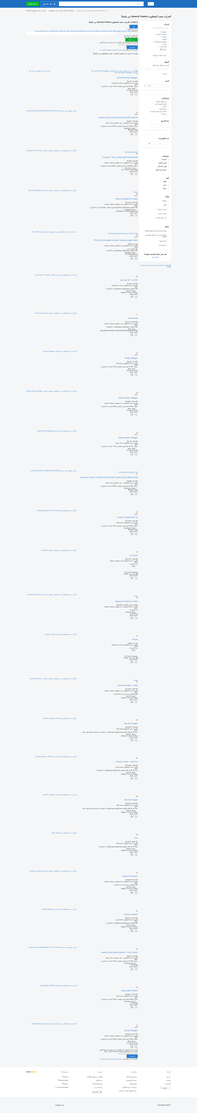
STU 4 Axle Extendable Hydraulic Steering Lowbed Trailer (116, 240)
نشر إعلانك (131, 40)
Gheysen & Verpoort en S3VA (126, 601)
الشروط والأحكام (131, 1077)
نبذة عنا (169, 1077)
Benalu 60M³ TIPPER (129, 991)
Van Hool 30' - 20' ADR (129, 280)
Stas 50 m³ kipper (131, 723)
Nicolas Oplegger (131, 1030)
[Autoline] (163, 4)
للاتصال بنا (168, 1084)
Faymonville (133, 318)
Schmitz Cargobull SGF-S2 (127, 517)
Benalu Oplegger (131, 358)
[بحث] (141, 4)
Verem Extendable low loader (126, 199)
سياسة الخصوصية (116, 50)
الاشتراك (132, 47)
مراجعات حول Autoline (130, 1087)
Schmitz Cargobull (131, 914)
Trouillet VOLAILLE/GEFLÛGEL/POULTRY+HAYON (118, 118)
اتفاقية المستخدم (105, 50)
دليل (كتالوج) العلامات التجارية (128, 1091)
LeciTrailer (134, 555)
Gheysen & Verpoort (130, 876)
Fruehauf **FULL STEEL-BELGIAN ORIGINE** (120, 157)
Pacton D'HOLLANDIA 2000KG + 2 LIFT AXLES (119, 952)
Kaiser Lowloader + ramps (128, 685)
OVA (136, 838)
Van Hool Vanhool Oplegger (127, 78)
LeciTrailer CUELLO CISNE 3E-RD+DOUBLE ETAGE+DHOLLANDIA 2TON (109, 477)
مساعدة (168, 1080)
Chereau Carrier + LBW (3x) (127, 762)
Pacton (135, 639)
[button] (136, 94)
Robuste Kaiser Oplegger (128, 398)
